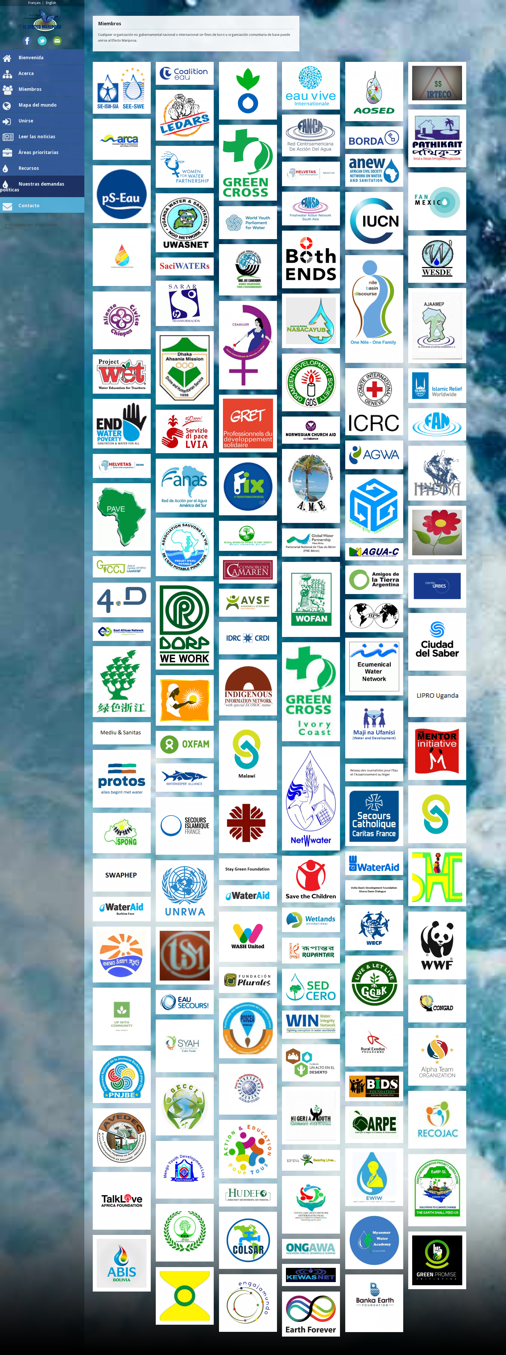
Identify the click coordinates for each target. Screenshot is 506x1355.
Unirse (25, 120)
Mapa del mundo (37, 105)
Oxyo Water (21, 228)
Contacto (29, 205)
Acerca (26, 73)
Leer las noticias (36, 136)
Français (34, 3)
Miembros (30, 89)
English (51, 3)
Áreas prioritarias (38, 152)
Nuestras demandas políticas (32, 186)
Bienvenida (30, 57)
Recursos (28, 168)
